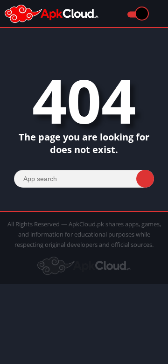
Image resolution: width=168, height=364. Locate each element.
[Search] (145, 179)
